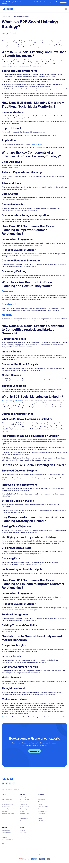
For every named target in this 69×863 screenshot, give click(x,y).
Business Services (24, 801)
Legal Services (23, 804)
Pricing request (24, 834)
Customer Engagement (8, 808)
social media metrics (45, 116)
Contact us (22, 830)
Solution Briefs (41, 813)
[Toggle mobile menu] (65, 9)
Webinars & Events (42, 811)
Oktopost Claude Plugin (8, 813)
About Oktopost (6, 830)
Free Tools (40, 808)
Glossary (40, 818)
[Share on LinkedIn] (14, 33)
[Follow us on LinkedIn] (3, 783)
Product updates (42, 797)
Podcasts (40, 801)
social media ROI (37, 144)
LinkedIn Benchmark (43, 820)
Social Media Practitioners (26, 816)
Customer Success (6, 832)
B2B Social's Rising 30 (7, 839)
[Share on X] (11, 33)
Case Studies (41, 799)
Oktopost (7, 291)
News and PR (5, 837)
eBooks (40, 804)
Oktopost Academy (43, 806)
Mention (7, 314)
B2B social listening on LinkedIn (12, 401)
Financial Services (24, 806)
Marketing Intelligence (7, 804)
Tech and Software (24, 799)
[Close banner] (66, 3)
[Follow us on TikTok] (13, 783)
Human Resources (24, 820)
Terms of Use (27, 854)
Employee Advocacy (7, 799)
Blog (39, 816)
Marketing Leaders (24, 813)
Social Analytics (6, 806)
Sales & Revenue (24, 818)
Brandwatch (9, 304)
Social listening (6, 219)
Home (3, 16)
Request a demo (7, 717)
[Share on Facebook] (7, 33)
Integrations (5, 811)
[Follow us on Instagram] (10, 783)
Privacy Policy (36, 854)
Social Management (7, 797)
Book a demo (34, 751)
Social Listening (6, 801)
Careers (4, 834)
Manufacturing (23, 808)
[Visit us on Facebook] (6, 783)
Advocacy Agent (6, 816)
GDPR (43, 854)
